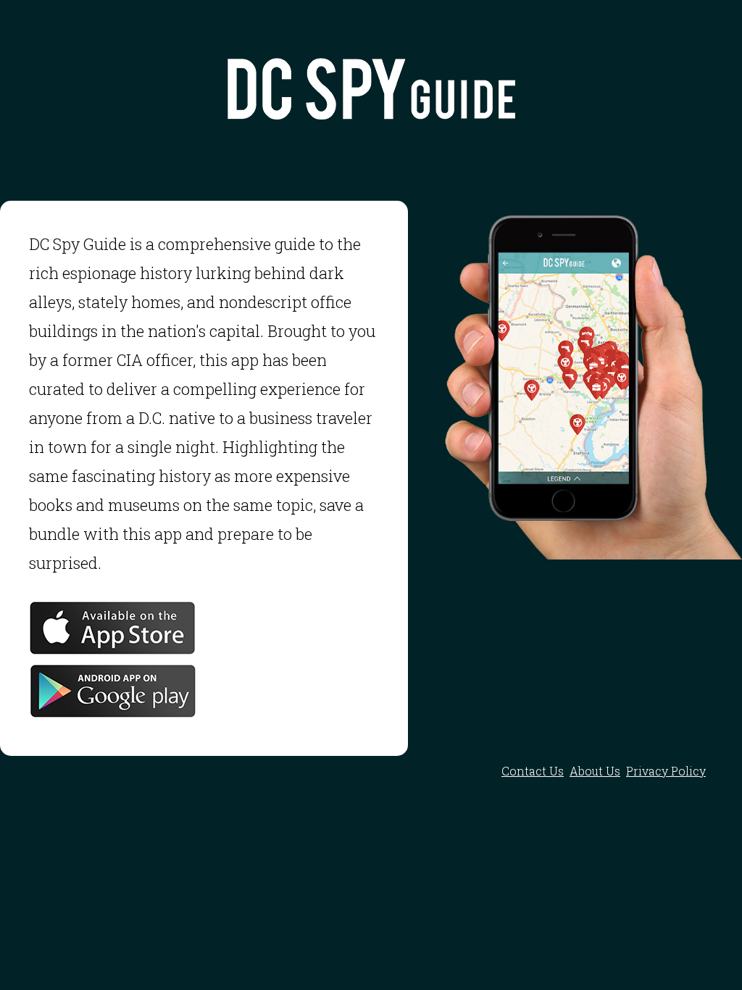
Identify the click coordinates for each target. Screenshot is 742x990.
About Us (595, 770)
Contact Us (532, 770)
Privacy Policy (666, 770)
